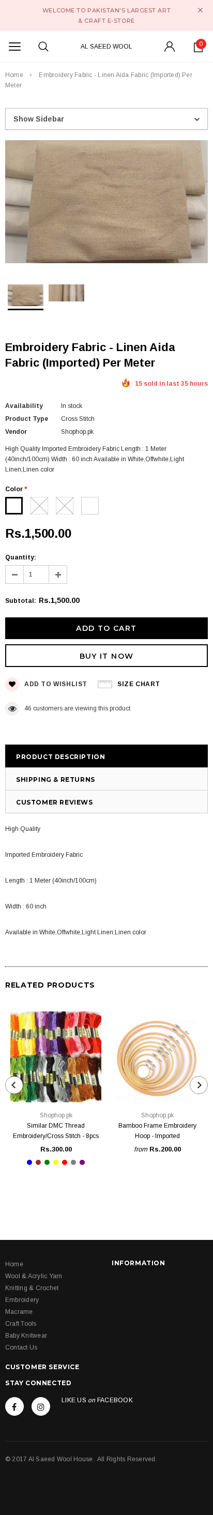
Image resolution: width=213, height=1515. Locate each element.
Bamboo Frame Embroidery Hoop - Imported (157, 1131)
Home (14, 75)
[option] (106, 203)
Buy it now (107, 656)
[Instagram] (41, 1406)
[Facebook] (14, 1406)
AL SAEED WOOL (106, 46)
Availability (24, 406)
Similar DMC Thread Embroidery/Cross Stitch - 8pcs (56, 1131)
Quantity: (20, 557)
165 (29, 708)
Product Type (26, 418)
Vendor (16, 431)
